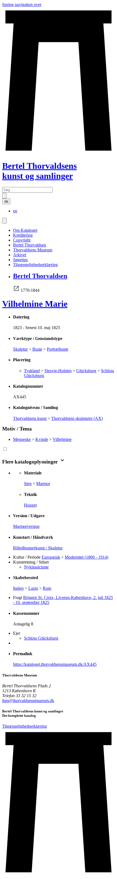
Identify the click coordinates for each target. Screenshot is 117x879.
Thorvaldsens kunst (30, 418)
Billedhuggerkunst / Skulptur (38, 548)
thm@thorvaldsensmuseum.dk (28, 700)
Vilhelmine (62, 439)
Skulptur (20, 349)
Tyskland (32, 370)
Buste (37, 349)
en (15, 211)
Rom (47, 588)
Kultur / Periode (27, 557)
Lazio (33, 588)
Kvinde (41, 439)
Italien (18, 588)
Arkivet (19, 254)
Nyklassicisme (36, 567)
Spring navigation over (21, 4)
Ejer (16, 633)
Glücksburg (86, 370)
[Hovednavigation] (4, 221)
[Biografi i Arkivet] (16, 290)
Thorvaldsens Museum (32, 250)
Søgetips (20, 259)
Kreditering (23, 235)
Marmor (43, 483)
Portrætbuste (57, 349)
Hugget (30, 505)
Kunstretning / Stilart (31, 562)
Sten (28, 483)
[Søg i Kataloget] (4, 195)
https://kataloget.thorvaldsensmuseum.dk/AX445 (55, 664)
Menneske (22, 439)
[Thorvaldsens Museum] (58, 803)
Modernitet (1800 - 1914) (86, 557)
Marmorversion (26, 526)
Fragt (17, 597)
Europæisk (51, 557)
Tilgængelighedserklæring (35, 264)
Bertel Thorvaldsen (29, 245)
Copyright (21, 240)
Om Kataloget (25, 230)
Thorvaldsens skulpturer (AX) (77, 418)
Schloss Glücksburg (41, 638)
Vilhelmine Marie (34, 304)
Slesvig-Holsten (58, 370)
